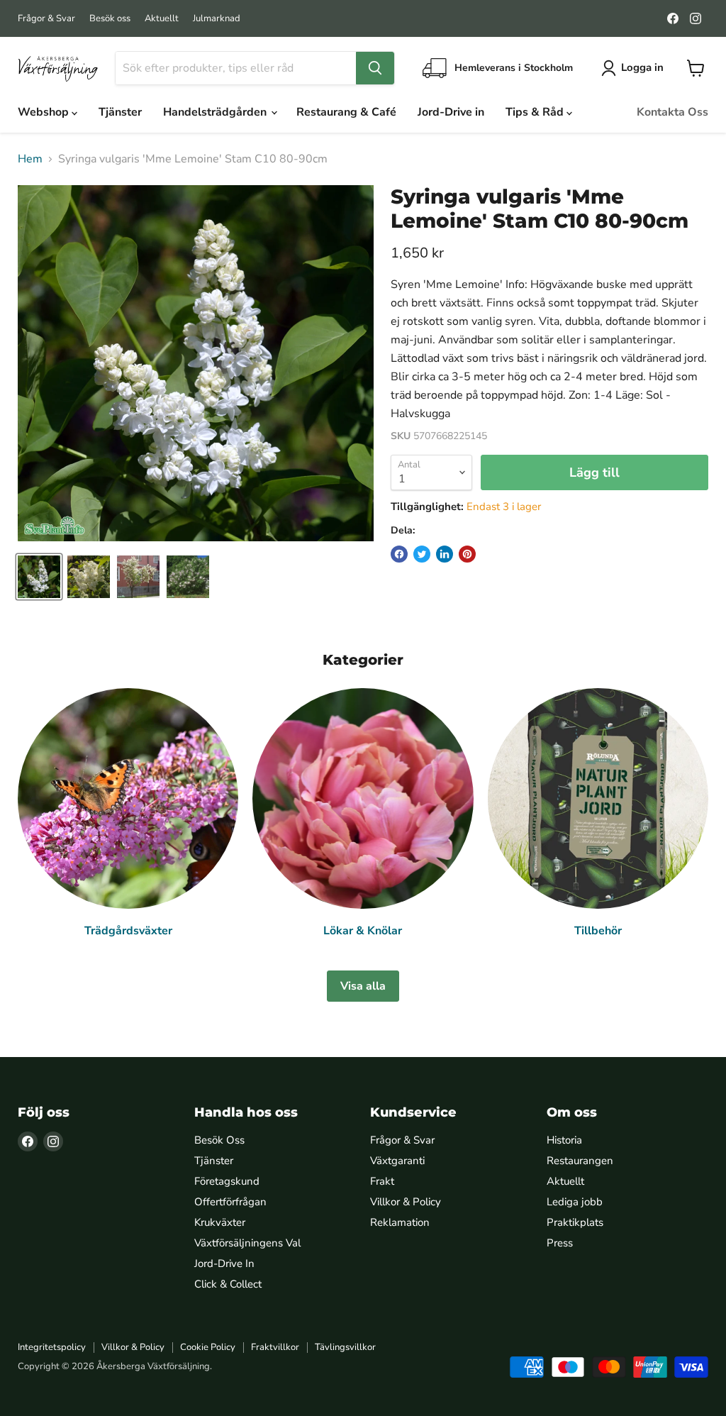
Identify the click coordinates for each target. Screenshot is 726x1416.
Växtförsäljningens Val (247, 1243)
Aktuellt (162, 18)
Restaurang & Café (346, 112)
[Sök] (375, 68)
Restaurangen (580, 1161)
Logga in (642, 67)
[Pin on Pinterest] (467, 554)
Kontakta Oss (672, 112)
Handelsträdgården (216, 112)
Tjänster (120, 112)
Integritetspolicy (52, 1347)
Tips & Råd (536, 112)
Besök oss (109, 18)
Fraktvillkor (275, 1347)
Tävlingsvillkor (345, 1347)
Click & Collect (228, 1284)
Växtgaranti (397, 1161)
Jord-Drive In (224, 1263)
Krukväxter (219, 1222)
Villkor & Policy (405, 1202)
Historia (564, 1140)
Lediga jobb (575, 1202)
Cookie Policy (207, 1347)
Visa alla (363, 986)
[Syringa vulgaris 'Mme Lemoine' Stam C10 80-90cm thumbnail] (39, 576)
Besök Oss (219, 1140)
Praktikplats (575, 1222)
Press (560, 1243)
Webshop (45, 112)
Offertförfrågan (230, 1202)
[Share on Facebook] (399, 554)
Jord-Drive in (451, 112)
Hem (30, 159)
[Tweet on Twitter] (421, 554)
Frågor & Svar (46, 18)
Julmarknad (216, 18)
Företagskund (226, 1181)
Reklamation (400, 1222)
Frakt (382, 1181)
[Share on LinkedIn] (444, 554)
